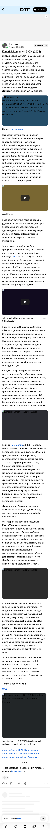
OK (42, 818)
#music (6, 750)
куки (19, 818)
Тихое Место (17, 771)
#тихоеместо (34, 753)
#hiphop (23, 753)
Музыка (12, 47)
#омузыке (33, 757)
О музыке (13, 44)
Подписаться (41, 45)
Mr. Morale (17, 445)
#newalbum (21, 757)
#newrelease (8, 757)
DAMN (16, 256)
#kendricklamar (31, 750)
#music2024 (16, 750)
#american (7, 753)
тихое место (17, 129)
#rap (15, 753)
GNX (4, 688)
